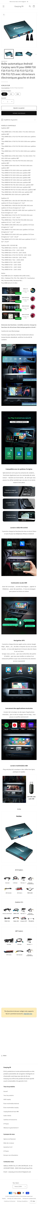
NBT (4, 94)
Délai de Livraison (9, 1143)
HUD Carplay (7, 1099)
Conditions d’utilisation (9, 1201)
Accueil (6, 1091)
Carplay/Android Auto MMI (11, 1111)
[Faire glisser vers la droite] (36, 54)
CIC (11, 94)
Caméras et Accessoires (10, 1119)
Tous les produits (9, 1095)
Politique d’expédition (22, 1201)
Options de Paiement (10, 1139)
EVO (18, 94)
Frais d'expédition (5, 87)
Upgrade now (28, 1014)
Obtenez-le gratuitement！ (11, 1128)
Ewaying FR (12, 1196)
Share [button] (4, 1055)
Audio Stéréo (7, 1115)
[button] (3, 6)
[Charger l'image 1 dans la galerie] (9, 54)
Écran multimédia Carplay (11, 1107)
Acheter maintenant (19, 113)
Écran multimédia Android (11, 1103)
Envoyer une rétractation (11, 1155)
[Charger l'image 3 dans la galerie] (29, 54)
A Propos (6, 1124)
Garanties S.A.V (8, 1147)
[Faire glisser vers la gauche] (2, 54)
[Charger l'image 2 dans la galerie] (19, 54)
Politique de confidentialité (29, 1198)
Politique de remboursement (14, 1198)
